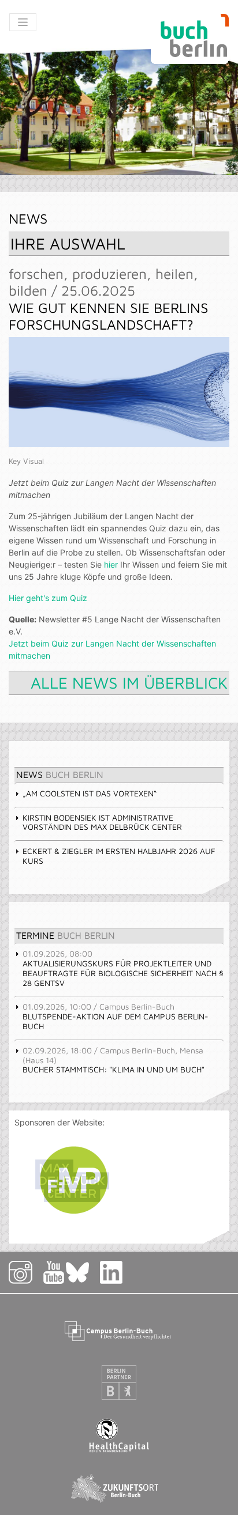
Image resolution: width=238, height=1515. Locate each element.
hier (111, 564)
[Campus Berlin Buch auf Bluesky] (82, 1272)
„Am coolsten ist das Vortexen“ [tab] (90, 793)
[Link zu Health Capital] (119, 1435)
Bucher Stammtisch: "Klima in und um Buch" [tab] (113, 1060)
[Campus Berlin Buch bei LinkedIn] (111, 1272)
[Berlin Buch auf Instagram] (25, 1272)
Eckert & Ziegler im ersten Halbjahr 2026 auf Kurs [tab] (119, 856)
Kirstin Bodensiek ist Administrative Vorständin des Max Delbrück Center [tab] (102, 822)
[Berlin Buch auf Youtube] (53, 1272)
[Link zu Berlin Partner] (119, 1382)
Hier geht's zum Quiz (48, 598)
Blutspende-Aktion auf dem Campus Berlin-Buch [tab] (116, 1016)
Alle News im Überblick (129, 682)
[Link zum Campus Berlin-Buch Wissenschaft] (119, 1329)
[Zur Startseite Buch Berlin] (190, 39)
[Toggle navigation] (22, 22)
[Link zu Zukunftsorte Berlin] (119, 1488)
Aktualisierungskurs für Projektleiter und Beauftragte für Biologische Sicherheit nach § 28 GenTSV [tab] (123, 968)
